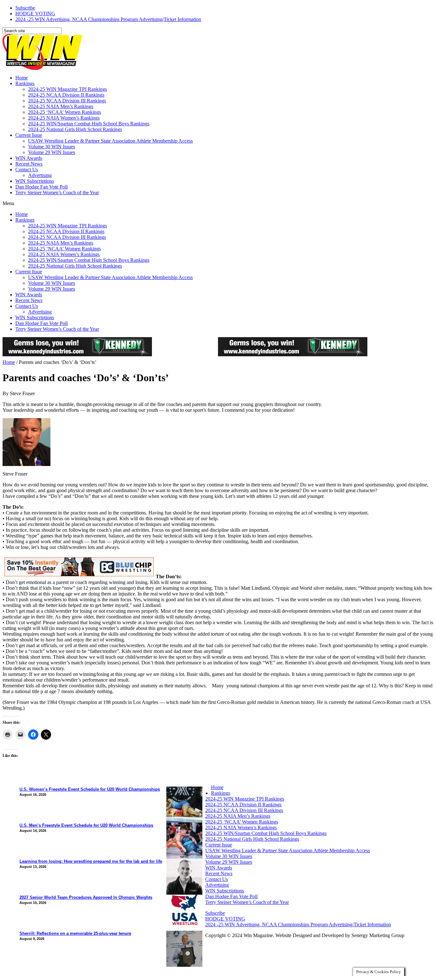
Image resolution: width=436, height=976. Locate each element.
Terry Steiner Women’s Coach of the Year (57, 192)
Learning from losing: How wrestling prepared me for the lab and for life (90, 861)
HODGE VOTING (35, 13)
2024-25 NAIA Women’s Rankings (64, 118)
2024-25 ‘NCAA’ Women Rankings (64, 112)
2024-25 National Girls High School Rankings (75, 129)
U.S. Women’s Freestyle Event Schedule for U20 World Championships (89, 789)
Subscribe (25, 8)
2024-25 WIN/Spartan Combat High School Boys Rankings (88, 123)
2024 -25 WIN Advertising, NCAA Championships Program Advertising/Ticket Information (108, 19)
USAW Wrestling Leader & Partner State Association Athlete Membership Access (110, 141)
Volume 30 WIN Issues (51, 146)
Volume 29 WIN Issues (51, 152)
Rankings (24, 83)
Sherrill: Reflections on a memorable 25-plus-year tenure (75, 933)
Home (21, 77)
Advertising (40, 175)
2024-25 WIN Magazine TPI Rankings (67, 89)
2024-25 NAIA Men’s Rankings (60, 106)
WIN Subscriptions (34, 181)
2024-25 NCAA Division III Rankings (67, 100)
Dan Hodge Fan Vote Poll (41, 186)
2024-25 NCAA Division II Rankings (66, 95)
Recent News (28, 163)
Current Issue (28, 135)
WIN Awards (28, 158)
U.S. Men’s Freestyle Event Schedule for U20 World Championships (86, 825)
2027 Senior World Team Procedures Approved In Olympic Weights (85, 897)
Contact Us (26, 169)
